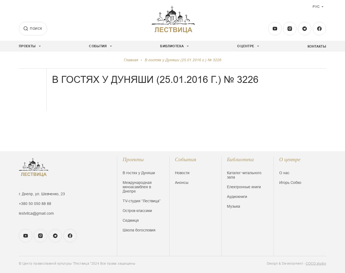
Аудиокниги (237, 196)
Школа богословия (139, 230)
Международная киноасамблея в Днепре (137, 186)
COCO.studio (316, 263)
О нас (284, 173)
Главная (131, 60)
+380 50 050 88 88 (35, 203)
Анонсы (181, 182)
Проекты (133, 159)
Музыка (233, 206)
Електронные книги (244, 187)
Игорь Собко (290, 182)
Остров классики (137, 210)
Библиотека (240, 159)
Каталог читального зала (244, 175)
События (185, 159)
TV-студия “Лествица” (142, 201)
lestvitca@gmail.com (36, 213)
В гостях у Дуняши (139, 173)
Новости (182, 173)
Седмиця (131, 220)
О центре (289, 159)
